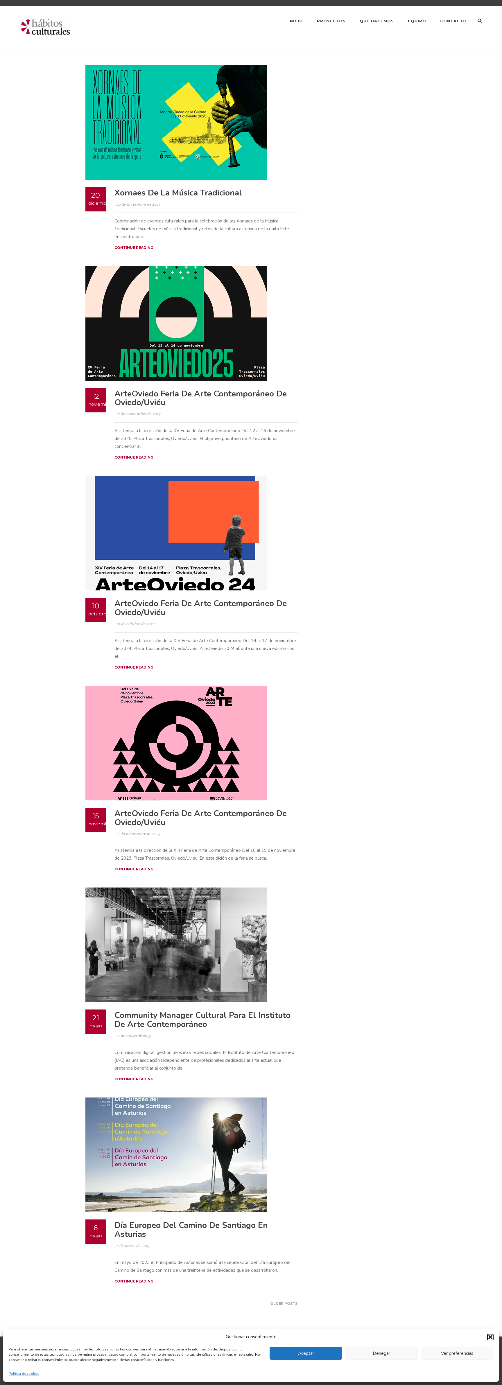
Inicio (295, 21)
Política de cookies (24, 1373)
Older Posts (283, 1303)
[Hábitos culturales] (45, 26)
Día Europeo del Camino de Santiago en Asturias (191, 1230)
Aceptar (306, 1353)
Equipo (417, 21)
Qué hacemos (377, 21)
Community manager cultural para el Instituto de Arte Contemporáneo (202, 1020)
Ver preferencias (457, 1353)
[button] (490, 1337)
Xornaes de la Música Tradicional (178, 192)
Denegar (381, 1353)
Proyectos (331, 21)
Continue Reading (133, 247)
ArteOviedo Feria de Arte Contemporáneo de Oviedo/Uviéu (200, 398)
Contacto (453, 21)
